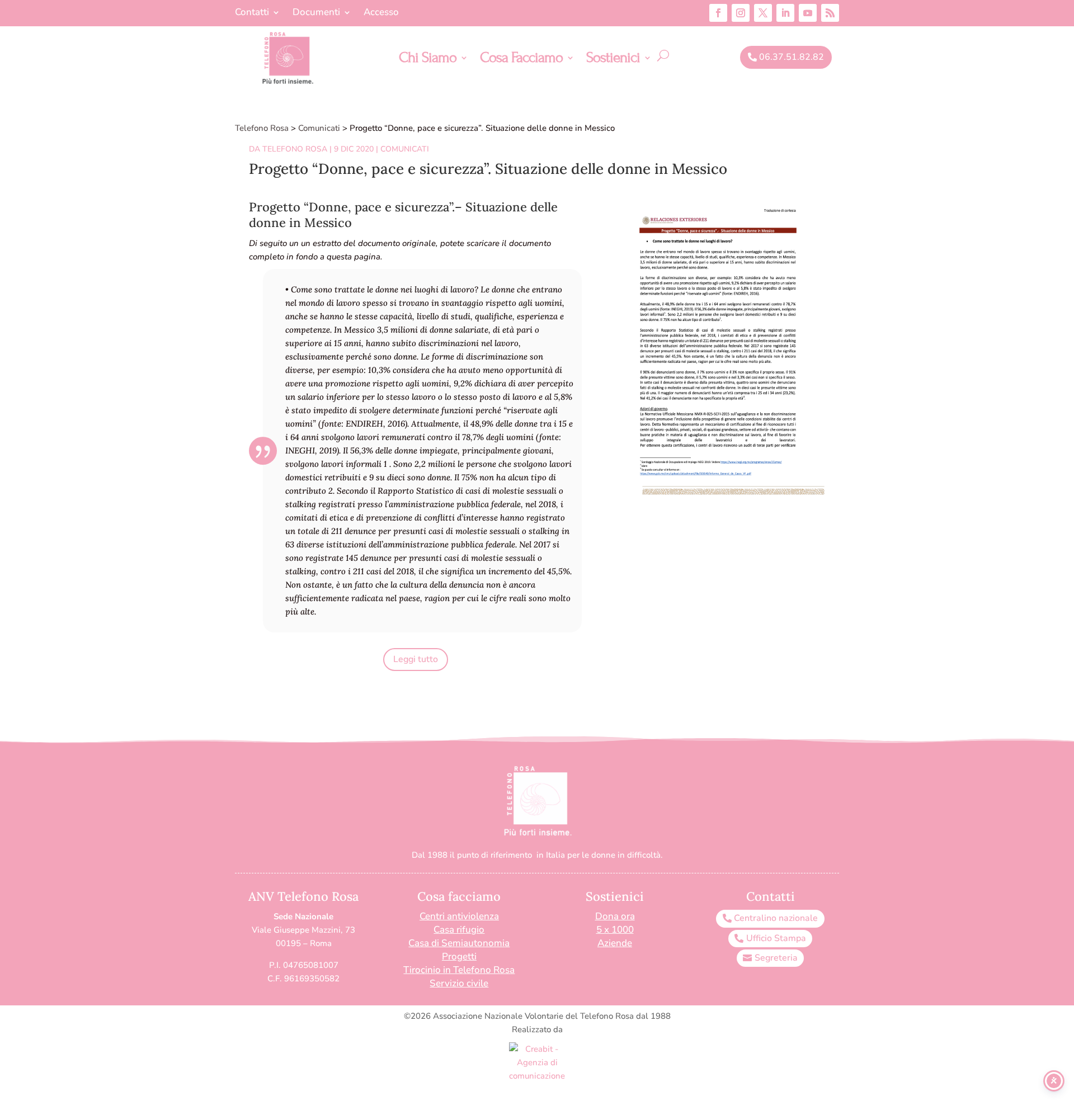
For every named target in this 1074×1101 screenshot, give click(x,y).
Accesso (381, 13)
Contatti (252, 13)
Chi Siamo (427, 60)
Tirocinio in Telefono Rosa (459, 969)
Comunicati (404, 149)
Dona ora (615, 916)
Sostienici (613, 60)
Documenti (316, 13)
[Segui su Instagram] (741, 13)
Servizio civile (459, 983)
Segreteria (776, 958)
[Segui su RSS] (830, 13)
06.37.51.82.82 (791, 57)
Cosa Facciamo (521, 60)
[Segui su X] (763, 13)
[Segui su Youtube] (808, 13)
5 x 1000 (615, 929)
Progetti (459, 956)
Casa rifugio (459, 929)
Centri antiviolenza (459, 916)
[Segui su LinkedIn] (785, 13)
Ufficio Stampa (776, 938)
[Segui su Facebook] (718, 13)
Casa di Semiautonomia (459, 943)
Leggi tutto (415, 659)
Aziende (614, 943)
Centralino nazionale (776, 918)
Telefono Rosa (294, 149)
